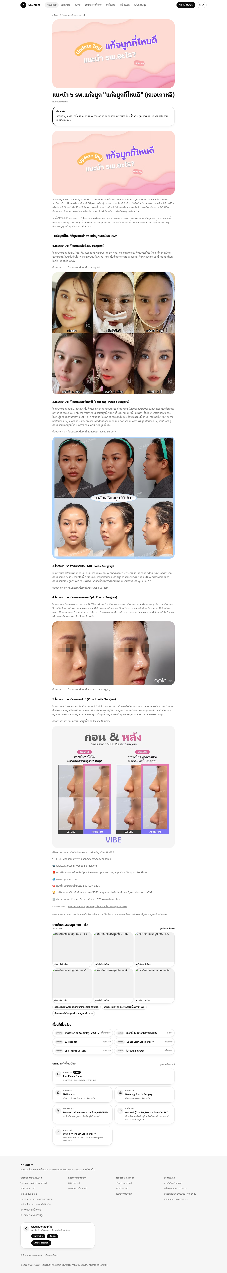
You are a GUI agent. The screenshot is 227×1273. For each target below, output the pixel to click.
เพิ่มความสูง (140, 5)
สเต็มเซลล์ (125, 5)
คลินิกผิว (65, 5)
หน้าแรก (55, 15)
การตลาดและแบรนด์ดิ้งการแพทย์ (180, 1194)
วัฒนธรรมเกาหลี (124, 1183)
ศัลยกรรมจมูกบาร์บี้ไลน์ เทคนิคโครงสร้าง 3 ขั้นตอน (77, 1007)
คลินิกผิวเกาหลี (27, 1188)
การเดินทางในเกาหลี (77, 1188)
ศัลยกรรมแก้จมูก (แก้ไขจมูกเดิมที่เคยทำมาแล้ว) (124, 1007)
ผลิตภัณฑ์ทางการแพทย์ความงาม (36, 1199)
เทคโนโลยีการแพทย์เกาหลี (176, 1199)
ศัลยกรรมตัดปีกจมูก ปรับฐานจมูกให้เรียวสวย (74, 1013)
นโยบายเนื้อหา (51, 1255)
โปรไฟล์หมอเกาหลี (28, 1194)
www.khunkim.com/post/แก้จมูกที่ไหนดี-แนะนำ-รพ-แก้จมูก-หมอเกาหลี (97, 906)
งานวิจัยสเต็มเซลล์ (172, 1183)
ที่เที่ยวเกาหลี (74, 1183)
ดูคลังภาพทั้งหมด (167, 928)
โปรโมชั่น (52, 1236)
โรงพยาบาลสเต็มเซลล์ (30, 1210)
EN (203, 4)
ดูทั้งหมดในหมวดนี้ (167, 1064)
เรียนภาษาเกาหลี (124, 1194)
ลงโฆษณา (188, 5)
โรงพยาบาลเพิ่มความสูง (32, 1215)
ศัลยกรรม (52, 5)
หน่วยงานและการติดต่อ (175, 1188)
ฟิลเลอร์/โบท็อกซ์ (93, 5)
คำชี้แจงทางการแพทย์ (31, 1255)
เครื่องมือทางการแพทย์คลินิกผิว (35, 1204)
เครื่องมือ (110, 5)
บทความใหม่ (38, 1236)
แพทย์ (77, 5)
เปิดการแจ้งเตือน (41, 1242)
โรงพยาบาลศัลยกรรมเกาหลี (73, 15)
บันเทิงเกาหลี (122, 1188)
